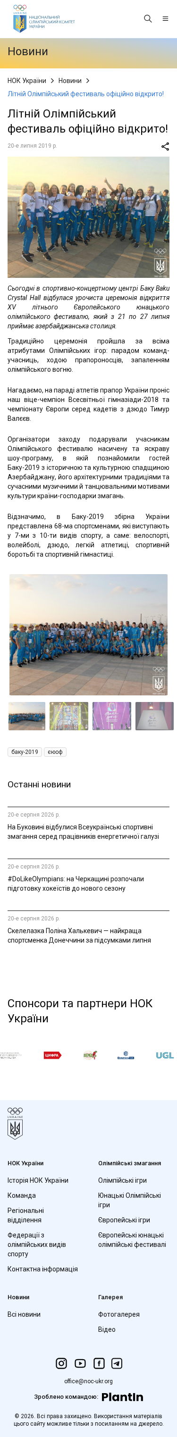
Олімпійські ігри (122, 1180)
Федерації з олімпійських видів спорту (37, 1244)
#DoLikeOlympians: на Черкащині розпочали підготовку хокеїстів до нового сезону (76, 883)
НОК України (27, 80)
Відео (107, 1329)
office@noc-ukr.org (88, 1381)
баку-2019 (24, 752)
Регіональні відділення (26, 1215)
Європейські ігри (124, 1220)
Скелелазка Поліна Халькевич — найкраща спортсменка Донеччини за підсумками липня (79, 935)
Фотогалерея (119, 1314)
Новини (70, 80)
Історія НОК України (38, 1180)
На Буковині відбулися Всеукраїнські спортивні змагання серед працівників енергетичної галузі (83, 831)
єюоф (55, 752)
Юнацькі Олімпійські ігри (129, 1200)
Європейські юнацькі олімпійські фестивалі (132, 1239)
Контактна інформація (43, 1269)
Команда (22, 1195)
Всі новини (24, 1314)
